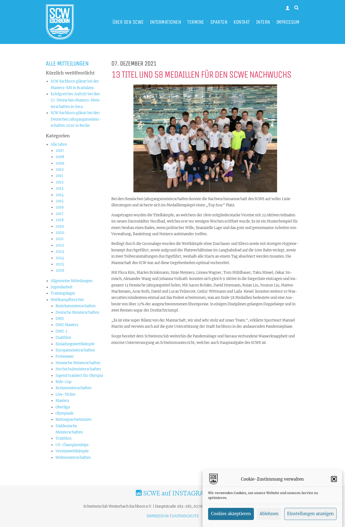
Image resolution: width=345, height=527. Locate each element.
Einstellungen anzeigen (310, 513)
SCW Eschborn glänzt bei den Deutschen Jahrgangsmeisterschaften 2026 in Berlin (76, 119)
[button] (334, 479)
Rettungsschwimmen (73, 419)
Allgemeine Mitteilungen (71, 281)
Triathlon (63, 438)
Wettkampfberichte (67, 299)
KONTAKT (241, 22)
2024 (60, 258)
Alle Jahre (59, 144)
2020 (60, 232)
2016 (60, 207)
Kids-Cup (63, 381)
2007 (60, 150)
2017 (60, 213)
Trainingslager (63, 293)
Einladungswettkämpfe (75, 344)
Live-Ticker (66, 394)
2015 (60, 201)
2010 (60, 169)
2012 (60, 182)
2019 (60, 226)
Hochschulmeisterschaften (78, 369)
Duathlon (63, 337)
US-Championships (72, 445)
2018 (60, 220)
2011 (59, 175)
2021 (60, 239)
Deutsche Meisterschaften (77, 312)
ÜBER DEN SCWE (128, 22)
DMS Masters (67, 325)
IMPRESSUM (287, 22)
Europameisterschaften (75, 350)
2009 (60, 163)
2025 (60, 264)
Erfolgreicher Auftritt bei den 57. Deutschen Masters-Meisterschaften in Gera (76, 100)
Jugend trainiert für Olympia (79, 375)
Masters (62, 400)
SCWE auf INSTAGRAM (175, 493)
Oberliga (63, 407)
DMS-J (61, 331)
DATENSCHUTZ (185, 516)
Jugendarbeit (62, 287)
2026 (60, 270)
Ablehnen (269, 513)
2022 (60, 245)
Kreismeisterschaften (73, 388)
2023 (60, 251)
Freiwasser (65, 356)
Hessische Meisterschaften (78, 363)
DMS (60, 318)
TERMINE (195, 22)
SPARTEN (218, 22)
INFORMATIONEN (165, 22)
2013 (59, 188)
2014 (60, 195)
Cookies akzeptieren (231, 513)
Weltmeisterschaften (73, 457)
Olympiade (65, 413)
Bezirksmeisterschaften (75, 306)
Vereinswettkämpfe (72, 451)
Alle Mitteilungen (67, 63)
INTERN (263, 22)
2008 (60, 157)
